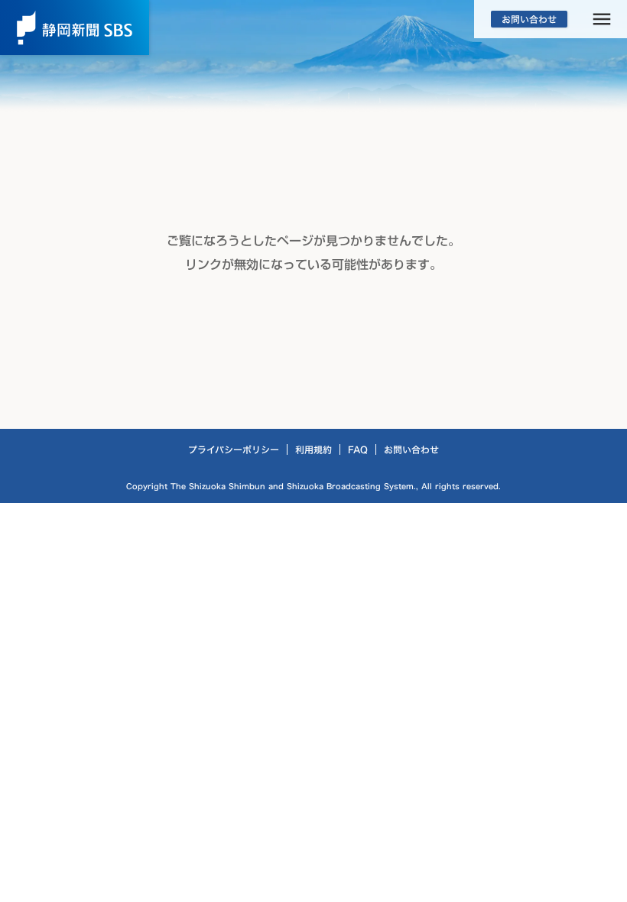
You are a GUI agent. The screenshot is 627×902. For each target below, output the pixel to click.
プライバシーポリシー (233, 449)
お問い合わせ (411, 449)
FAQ (358, 449)
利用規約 (313, 449)
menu (601, 19)
